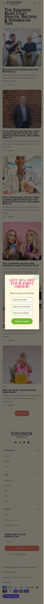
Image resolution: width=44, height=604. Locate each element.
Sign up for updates (21, 321)
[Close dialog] (35, 277)
